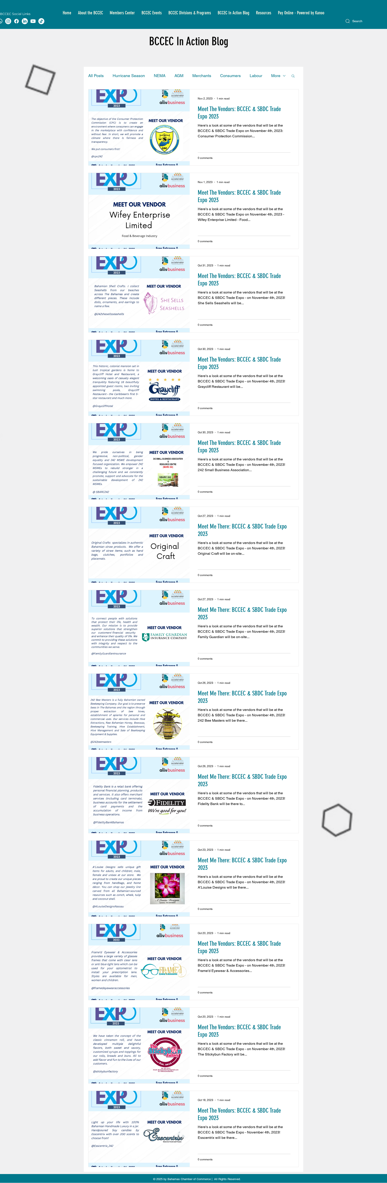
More (275, 75)
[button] (90, 13)
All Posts (96, 75)
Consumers (230, 75)
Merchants (201, 75)
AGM (178, 75)
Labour (256, 75)
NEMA (160, 75)
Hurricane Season (129, 75)
